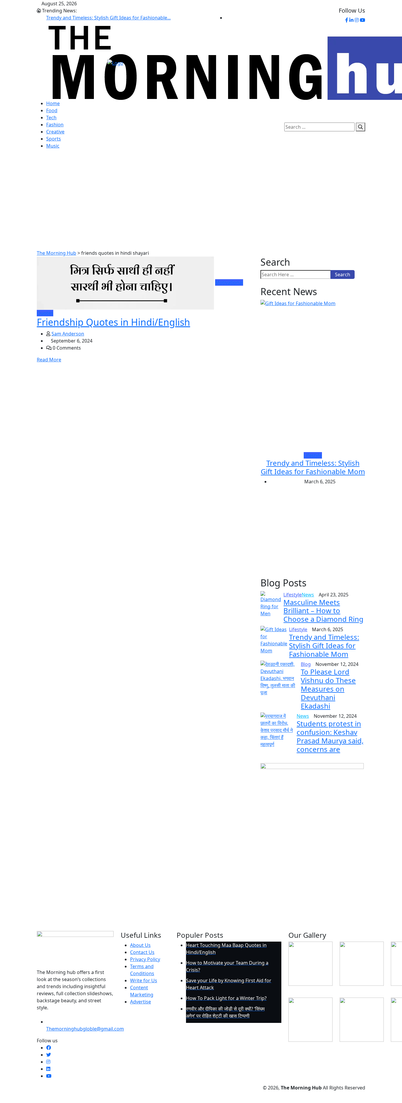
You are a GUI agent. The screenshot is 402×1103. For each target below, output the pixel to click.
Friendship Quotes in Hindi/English (113, 322)
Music (52, 146)
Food (51, 110)
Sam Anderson (68, 333)
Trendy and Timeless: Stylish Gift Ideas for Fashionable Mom (313, 467)
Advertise (140, 1001)
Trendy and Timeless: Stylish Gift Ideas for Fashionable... (108, 17)
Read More (49, 359)
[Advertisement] (201, 205)
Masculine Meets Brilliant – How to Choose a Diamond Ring (323, 610)
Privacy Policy (145, 959)
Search (342, 274)
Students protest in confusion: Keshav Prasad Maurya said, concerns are (330, 736)
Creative (55, 131)
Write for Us (143, 980)
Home (53, 103)
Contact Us (142, 952)
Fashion (55, 124)
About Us (140, 945)
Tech (51, 117)
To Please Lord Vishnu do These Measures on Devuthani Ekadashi (328, 688)
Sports (53, 138)
